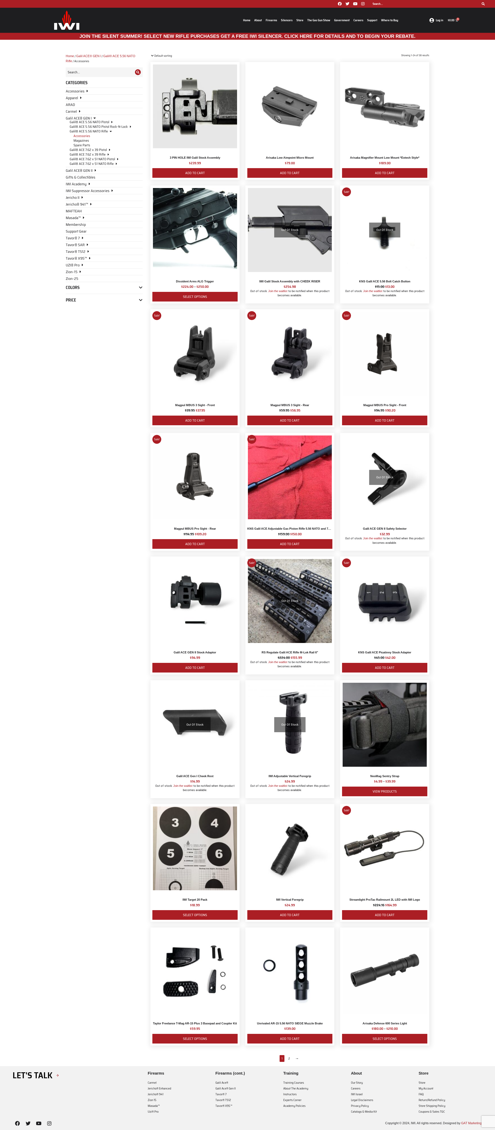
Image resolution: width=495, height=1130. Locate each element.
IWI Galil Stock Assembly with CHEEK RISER (289, 281)
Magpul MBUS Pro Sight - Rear (195, 528)
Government (342, 20)
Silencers (287, 20)
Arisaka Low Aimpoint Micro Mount (290, 157)
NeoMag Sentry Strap (384, 776)
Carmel (152, 1082)
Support (372, 20)
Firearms (271, 20)
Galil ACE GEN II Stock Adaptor (195, 652)
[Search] (483, 4)
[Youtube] (355, 4)
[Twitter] (347, 4)
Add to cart (195, 173)
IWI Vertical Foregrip (290, 899)
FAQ (421, 1094)
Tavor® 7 (221, 1094)
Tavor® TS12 (223, 1100)
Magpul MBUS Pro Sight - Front (384, 405)
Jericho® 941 (155, 1094)
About (258, 20)
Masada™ (154, 1105)
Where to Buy (389, 20)
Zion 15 (152, 1100)
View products (385, 791)
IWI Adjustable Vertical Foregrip (290, 776)
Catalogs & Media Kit (364, 1111)
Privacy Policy (360, 1105)
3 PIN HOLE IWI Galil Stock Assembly (195, 157)
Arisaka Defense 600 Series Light (385, 1023)
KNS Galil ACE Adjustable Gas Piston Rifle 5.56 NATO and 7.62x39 (292, 528)
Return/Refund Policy (432, 1100)
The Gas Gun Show (318, 20)
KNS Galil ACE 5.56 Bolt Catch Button (384, 281)
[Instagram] (363, 4)
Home (246, 20)
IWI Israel (357, 1094)
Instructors (290, 1094)
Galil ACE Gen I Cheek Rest (194, 776)
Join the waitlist (277, 291)
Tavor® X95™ (223, 1105)
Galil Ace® (221, 1082)
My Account (426, 1088)
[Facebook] (340, 4)
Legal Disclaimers (362, 1100)
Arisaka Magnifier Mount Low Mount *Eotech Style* (384, 157)
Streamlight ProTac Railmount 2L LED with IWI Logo (384, 899)
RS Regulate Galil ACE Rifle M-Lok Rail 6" (290, 652)
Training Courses (293, 1082)
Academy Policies (294, 1105)
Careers (358, 20)
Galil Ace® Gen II (225, 1088)
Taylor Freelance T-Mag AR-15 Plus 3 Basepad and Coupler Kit (195, 1023)
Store (299, 20)
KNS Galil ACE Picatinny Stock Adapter (384, 652)
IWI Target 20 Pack (195, 899)
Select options (195, 296)
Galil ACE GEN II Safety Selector (385, 528)
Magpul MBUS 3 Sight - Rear (290, 405)
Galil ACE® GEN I (88, 56)
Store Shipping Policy (432, 1105)
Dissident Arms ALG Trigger (195, 281)
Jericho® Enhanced (159, 1088)
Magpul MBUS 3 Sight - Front (195, 405)
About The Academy (295, 1088)
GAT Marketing (471, 1123)
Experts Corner (292, 1100)
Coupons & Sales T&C (432, 1111)
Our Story (357, 1082)
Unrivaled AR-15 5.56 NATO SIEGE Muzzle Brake (290, 1023)
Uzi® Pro (153, 1111)
